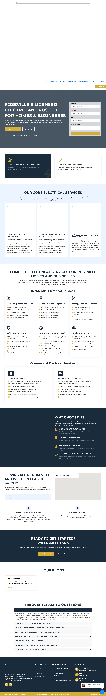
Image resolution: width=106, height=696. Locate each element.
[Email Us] (77, 680)
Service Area (72, 81)
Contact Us (101, 81)
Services (62, 81)
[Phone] (77, 674)
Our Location (85, 668)
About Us (54, 81)
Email (72, 117)
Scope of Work (75, 124)
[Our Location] (77, 669)
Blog (93, 81)
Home (46, 81)
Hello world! (14, 578)
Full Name (74, 103)
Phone (73, 110)
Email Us (82, 679)
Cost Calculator (84, 81)
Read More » (11, 587)
